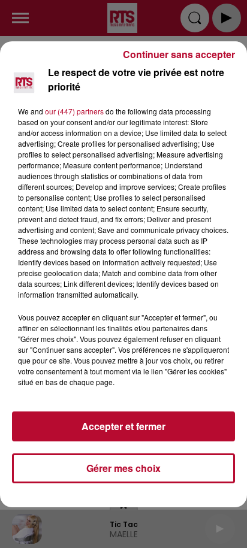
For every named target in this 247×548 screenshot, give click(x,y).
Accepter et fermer (123, 426)
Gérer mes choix (123, 468)
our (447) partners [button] (74, 111)
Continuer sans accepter (179, 54)
